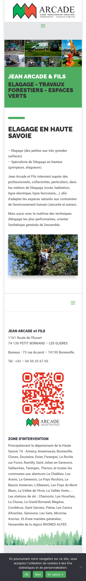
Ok (27, 574)
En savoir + (56, 574)
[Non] (80, 567)
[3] (43, 274)
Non (38, 574)
